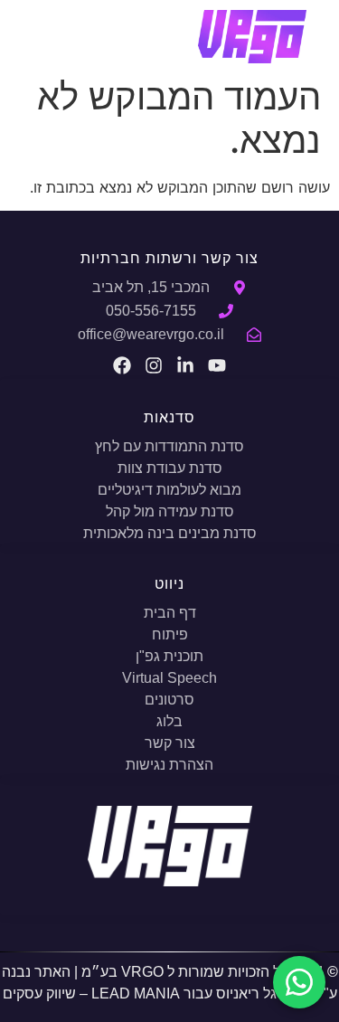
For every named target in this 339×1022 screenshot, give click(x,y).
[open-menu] (53, 34)
